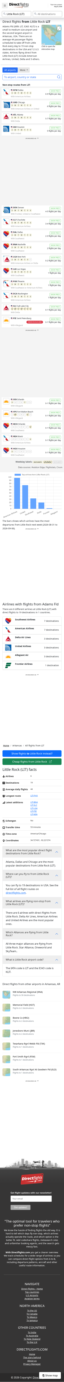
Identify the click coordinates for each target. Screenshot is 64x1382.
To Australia (32, 1335)
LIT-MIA (33, 814)
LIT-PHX (34, 795)
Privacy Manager (32, 1364)
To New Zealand (32, 1338)
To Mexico (32, 1317)
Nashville (19, 244)
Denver (18, 207)
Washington (20, 293)
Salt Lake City (21, 306)
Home (6, 745)
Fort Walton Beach (23, 411)
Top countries (32, 1292)
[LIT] (51, 35)
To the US (32, 1310)
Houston (18, 127)
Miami (18, 436)
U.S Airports (32, 1295)
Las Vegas (19, 269)
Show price (55, 91)
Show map (51, 1375)
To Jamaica (32, 1320)
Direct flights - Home (32, 1288)
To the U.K (32, 1342)
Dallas (18, 90)
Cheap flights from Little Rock (30, 761)
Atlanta (18, 114)
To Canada (32, 1313)
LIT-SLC (33, 805)
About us (32, 1360)
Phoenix (18, 281)
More (23, 70)
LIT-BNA (34, 802)
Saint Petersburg (22, 318)
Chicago (19, 102)
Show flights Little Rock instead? (32, 753)
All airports (10, 70)
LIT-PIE (33, 811)
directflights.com (16, 892)
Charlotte (19, 220)
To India (32, 1332)
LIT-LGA (33, 808)
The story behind (32, 1357)
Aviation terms (32, 1298)
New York (19, 256)
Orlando (18, 399)
